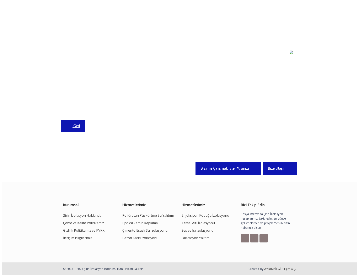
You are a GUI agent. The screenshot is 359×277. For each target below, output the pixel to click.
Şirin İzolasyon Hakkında (82, 215)
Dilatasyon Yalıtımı (196, 238)
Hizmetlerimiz (103, 28)
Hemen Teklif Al (264, 6)
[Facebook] (245, 238)
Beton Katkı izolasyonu (140, 238)
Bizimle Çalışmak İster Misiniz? (225, 168)
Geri (76, 126)
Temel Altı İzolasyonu (198, 223)
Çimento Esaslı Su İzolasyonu (144, 230)
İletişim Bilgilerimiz (77, 238)
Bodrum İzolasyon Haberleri (140, 28)
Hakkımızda (80, 28)
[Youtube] (263, 238)
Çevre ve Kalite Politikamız (83, 223)
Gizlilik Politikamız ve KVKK (84, 230)
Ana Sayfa (59, 28)
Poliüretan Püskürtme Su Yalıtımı (148, 215)
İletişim (172, 28)
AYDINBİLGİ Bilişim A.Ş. (280, 269)
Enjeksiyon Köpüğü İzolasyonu (205, 215)
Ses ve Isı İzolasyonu (197, 230)
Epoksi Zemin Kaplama (140, 223)
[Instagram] (254, 238)
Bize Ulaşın (276, 168)
